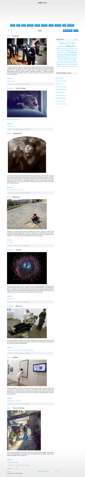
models (70, 64)
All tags (75, 39)
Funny (9, 133)
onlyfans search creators (61, 86)
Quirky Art (19, 306)
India (67, 50)
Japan (75, 50)
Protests (71, 57)
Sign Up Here (68, 30)
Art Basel (15, 357)
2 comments (27, 129)
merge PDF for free (60, 92)
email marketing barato (61, 98)
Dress (58, 48)
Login (76, 30)
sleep (12, 126)
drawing (16, 462)
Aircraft (62, 41)
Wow (8, 408)
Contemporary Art (11, 81)
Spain (65, 61)
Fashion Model (64, 48)
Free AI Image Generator (61, 81)
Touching (10, 88)
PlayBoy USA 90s (59, 83)
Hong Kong (18, 400)
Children (68, 43)
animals (8, 126)
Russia (75, 57)
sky (61, 66)
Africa (59, 41)
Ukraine (58, 62)
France (75, 48)
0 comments (27, 84)
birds (63, 64)
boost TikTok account (60, 101)
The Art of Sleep (21, 88)
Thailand (69, 61)
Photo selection (63, 52)
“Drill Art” (19, 250)
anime (12, 462)
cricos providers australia (61, 103)
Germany (59, 50)
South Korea (60, 61)
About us (9, 471)
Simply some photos (70, 59)
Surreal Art (15, 36)
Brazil (68, 41)
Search (39, 30)
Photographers (72, 52)
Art (7, 242)
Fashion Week (71, 48)
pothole (11, 242)
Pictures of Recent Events (67, 55)
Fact (8, 36)
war (76, 66)
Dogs (76, 46)
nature (75, 64)
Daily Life (70, 46)
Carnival (72, 41)
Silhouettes (60, 59)
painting (9, 462)
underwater (72, 66)
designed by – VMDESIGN (43, 471)
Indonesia (72, 50)
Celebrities (62, 43)
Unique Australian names (61, 89)
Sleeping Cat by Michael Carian (14, 119)
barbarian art (12, 189)
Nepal (58, 52)
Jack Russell (24, 350)
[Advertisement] (42, 14)
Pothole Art (16, 197)
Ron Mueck (18, 350)
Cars (75, 41)
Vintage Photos (72, 62)
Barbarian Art (18, 133)
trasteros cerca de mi (60, 95)
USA (74, 61)
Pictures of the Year (63, 57)
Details (9, 78)
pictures (18, 189)
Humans (63, 50)
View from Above (64, 62)
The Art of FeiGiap (18, 408)
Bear (8, 189)
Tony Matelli (30, 350)
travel (68, 66)
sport (64, 66)
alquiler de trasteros (60, 78)
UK (72, 61)
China (73, 43)
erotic (22, 189)
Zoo (77, 62)
